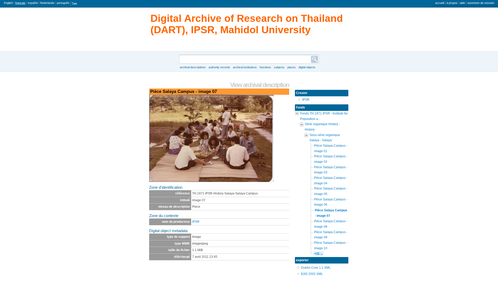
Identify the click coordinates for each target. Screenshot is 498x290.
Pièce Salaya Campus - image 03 (330, 169)
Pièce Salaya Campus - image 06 (330, 202)
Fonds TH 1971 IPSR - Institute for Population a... (324, 116)
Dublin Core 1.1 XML (316, 267)
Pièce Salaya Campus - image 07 (331, 213)
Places (291, 67)
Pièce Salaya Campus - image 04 (330, 180)
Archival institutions (245, 67)
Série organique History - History (322, 126)
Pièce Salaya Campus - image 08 (330, 223)
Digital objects (307, 67)
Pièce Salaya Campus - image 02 (330, 159)
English (8, 2)
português (63, 2)
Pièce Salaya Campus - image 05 (330, 191)
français (20, 2)
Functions (265, 67)
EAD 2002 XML (312, 274)
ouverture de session (480, 2)
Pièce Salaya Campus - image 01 (330, 148)
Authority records (219, 67)
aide (462, 2)
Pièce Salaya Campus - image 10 (330, 245)
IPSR (195, 222)
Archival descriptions (193, 67)
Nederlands (47, 2)
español (33, 2)
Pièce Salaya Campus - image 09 (330, 234)
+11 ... (318, 253)
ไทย (74, 3)
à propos (452, 2)
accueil (439, 2)
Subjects (279, 67)
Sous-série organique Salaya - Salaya (324, 137)
